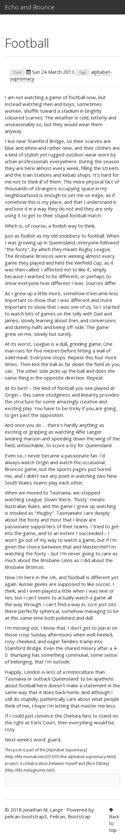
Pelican (57, 816)
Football (27, 42)
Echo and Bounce (29, 7)
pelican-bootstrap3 (26, 816)
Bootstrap (79, 816)
